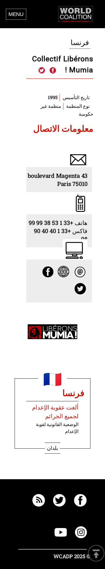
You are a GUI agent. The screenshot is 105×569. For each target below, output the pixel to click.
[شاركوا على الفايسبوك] (52, 70)
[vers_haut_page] (96, 553)
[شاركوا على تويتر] (41, 70)
